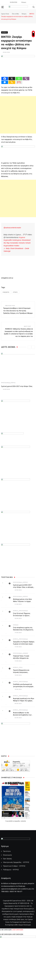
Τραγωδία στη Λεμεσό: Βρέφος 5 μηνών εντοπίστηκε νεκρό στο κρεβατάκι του (23, 644)
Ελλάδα (15, 625)
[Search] (34, 7)
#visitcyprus (16, 240)
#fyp (8, 243)
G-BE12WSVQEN (17, 930)
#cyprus (22, 237)
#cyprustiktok (9, 246)
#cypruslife (8, 240)
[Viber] (26, 78)
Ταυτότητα (7, 851)
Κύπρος (15, 292)
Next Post (27, 326)
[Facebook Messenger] (4, 82)
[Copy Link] (11, 82)
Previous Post (10, 305)
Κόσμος (25, 653)
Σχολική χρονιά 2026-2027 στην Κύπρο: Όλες (16, 386)
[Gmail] (19, 82)
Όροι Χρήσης (7, 859)
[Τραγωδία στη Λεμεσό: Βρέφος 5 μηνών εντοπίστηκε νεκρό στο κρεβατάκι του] (6, 643)
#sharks (22, 243)
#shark (28, 243)
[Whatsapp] (19, 78)
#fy (5, 243)
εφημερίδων (17, 821)
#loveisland (26, 240)
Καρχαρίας (6, 292)
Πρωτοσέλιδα (5, 382)
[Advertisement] (18, 115)
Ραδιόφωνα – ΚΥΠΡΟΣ (11, 870)
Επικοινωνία (7, 855)
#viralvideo (14, 243)
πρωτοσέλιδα (10, 821)
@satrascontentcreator (12, 228)
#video (16, 246)
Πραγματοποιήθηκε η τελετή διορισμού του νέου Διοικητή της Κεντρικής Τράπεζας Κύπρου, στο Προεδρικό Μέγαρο (18, 310)
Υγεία (20, 667)
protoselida (23, 821)
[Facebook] (4, 78)
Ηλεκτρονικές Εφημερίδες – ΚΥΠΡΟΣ (16, 862)
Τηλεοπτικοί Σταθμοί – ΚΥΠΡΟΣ (14, 866)
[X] (11, 78)
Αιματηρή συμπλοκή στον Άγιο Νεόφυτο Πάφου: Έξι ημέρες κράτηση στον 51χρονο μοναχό (24, 701)
